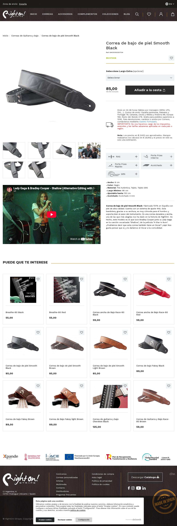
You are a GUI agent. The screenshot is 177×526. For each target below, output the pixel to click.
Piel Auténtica (123, 188)
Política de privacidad (102, 481)
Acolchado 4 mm (127, 196)
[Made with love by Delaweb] (133, 519)
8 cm (117, 182)
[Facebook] (129, 488)
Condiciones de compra (103, 474)
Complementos (87, 14)
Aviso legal (97, 477)
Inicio (33, 14)
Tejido (133, 188)
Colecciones (110, 14)
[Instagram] (133, 488)
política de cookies (77, 510)
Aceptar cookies (45, 520)
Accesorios (65, 14)
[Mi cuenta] (159, 14)
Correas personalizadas (67, 477)
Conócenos (61, 474)
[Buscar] (137, 15)
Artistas (59, 481)
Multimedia (61, 484)
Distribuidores (62, 491)
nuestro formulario (148, 121)
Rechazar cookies (65, 520)
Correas (47, 14)
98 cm (125, 190)
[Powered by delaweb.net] (172, 474)
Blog (127, 14)
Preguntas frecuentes (66, 495)
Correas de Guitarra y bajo (24, 36)
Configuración (83, 520)
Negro (117, 185)
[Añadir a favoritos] (171, 58)
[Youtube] (138, 488)
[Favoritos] (147, 15)
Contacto (60, 488)
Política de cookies (101, 484)
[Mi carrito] (170, 14)
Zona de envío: (10, 4)
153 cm (127, 193)
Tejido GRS (143, 188)
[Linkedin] (144, 488)
